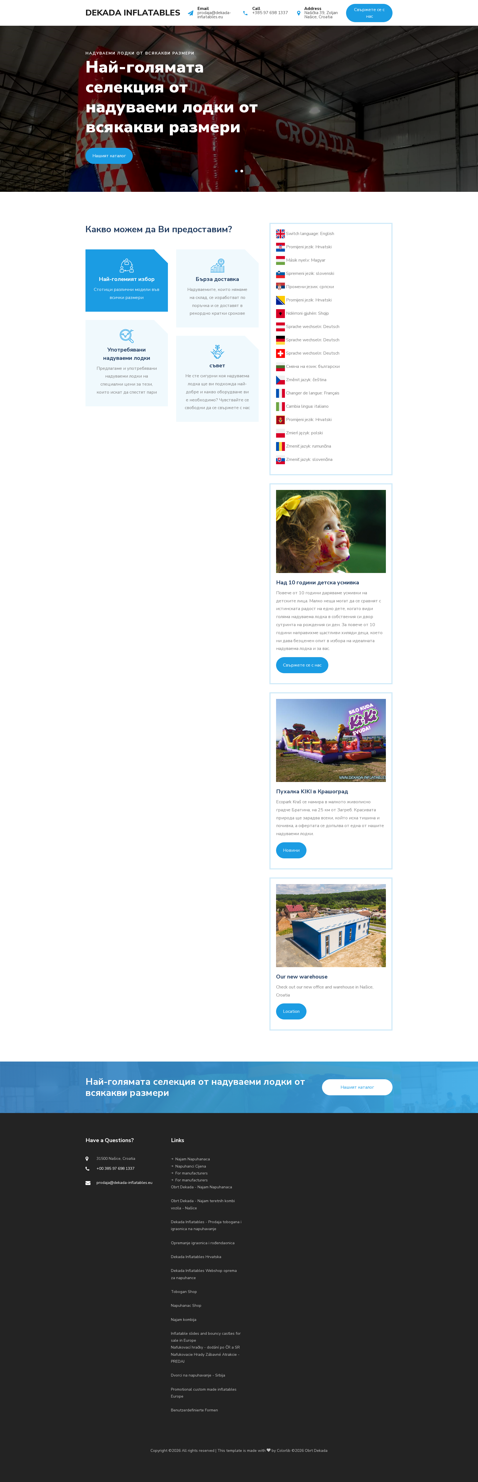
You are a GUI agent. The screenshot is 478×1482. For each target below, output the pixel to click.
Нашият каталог (109, 156)
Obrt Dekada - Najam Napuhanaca (201, 1187)
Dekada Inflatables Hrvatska (196, 1256)
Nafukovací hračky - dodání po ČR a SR (205, 1347)
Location (291, 1011)
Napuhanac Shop (186, 1305)
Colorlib (283, 1450)
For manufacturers (191, 1173)
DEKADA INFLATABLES (132, 13)
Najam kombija (183, 1319)
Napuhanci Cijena (190, 1166)
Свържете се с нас (302, 665)
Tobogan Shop (184, 1291)
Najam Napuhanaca (192, 1159)
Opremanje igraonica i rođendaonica (203, 1243)
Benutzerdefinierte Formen (194, 1410)
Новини (291, 850)
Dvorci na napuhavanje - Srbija (198, 1375)
